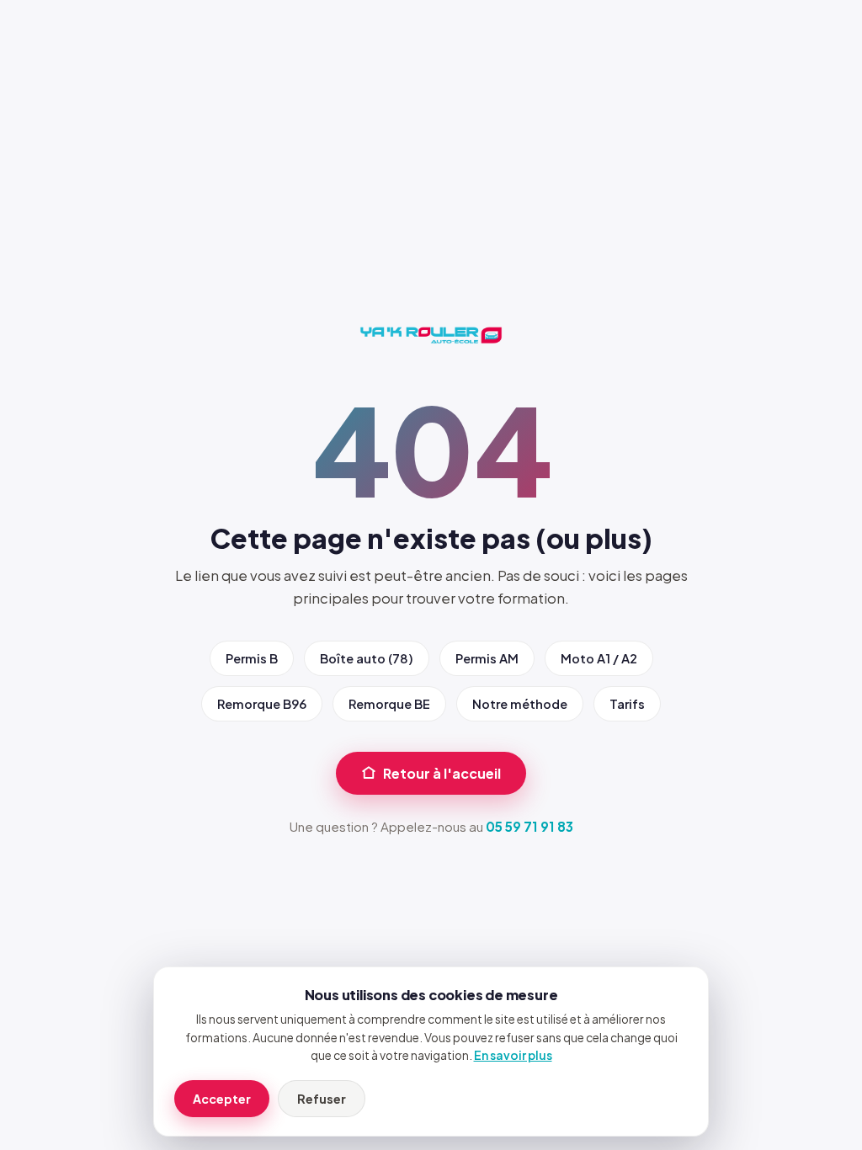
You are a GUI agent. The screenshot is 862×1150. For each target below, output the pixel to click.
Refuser (321, 1098)
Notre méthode (519, 703)
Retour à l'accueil (442, 773)
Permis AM (487, 658)
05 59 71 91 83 (529, 826)
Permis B (252, 658)
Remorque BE (389, 703)
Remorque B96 (261, 703)
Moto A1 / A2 (599, 658)
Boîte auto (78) (366, 658)
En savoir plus (513, 1055)
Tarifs (627, 703)
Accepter (222, 1098)
